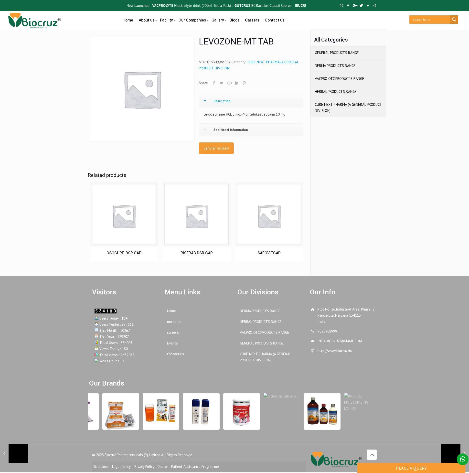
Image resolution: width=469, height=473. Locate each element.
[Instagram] (374, 5)
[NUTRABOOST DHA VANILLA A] (238, 411)
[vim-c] (117, 411)
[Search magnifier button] (454, 19)
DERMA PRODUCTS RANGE (335, 65)
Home (171, 311)
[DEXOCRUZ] (158, 411)
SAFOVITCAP (269, 253)
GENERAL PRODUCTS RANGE (337, 52)
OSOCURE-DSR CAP (124, 253)
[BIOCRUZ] (34, 19)
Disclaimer (101, 466)
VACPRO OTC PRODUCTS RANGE (339, 78)
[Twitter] (361, 5)
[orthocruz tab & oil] (279, 396)
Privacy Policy (144, 466)
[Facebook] (348, 5)
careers (173, 332)
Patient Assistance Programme (195, 466)
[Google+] (354, 5)
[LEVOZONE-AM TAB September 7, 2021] (14, 453)
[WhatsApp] (341, 5)
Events (172, 343)
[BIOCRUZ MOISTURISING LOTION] (359, 402)
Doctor (163, 466)
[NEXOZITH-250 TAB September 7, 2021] (455, 453)
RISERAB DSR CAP (197, 253)
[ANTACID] (319, 411)
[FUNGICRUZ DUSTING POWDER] (198, 411)
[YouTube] (367, 5)
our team (174, 321)
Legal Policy (121, 466)
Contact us (175, 354)
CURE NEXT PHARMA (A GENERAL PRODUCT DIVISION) (348, 107)
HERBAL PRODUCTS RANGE (336, 91)
